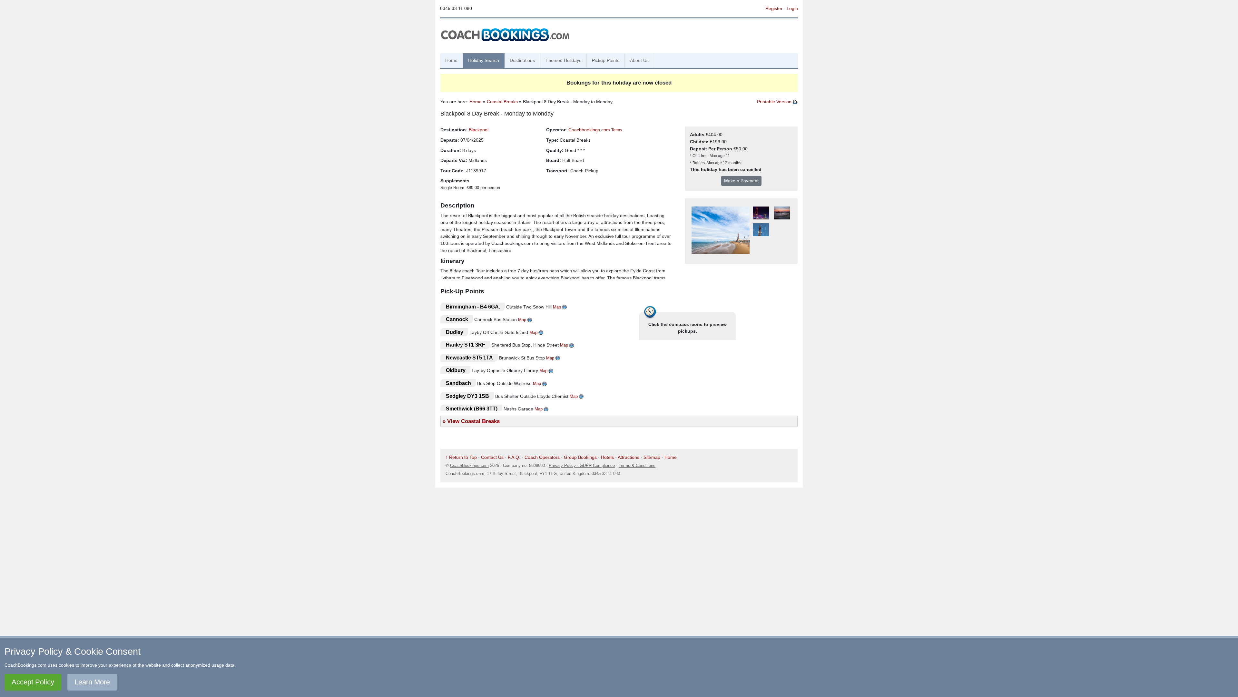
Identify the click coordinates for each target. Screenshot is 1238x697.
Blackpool (478, 129)
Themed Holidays (563, 60)
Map (557, 307)
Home (451, 60)
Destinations (522, 60)
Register (773, 8)
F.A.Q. (514, 457)
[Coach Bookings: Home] (505, 33)
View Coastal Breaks (473, 421)
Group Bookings (580, 457)
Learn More (92, 682)
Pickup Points (605, 60)
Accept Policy (33, 682)
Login (792, 8)
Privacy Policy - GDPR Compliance (582, 465)
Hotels (607, 457)
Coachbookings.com (589, 129)
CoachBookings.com (469, 465)
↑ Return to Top (461, 457)
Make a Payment (741, 180)
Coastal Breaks (502, 101)
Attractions (628, 457)
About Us (639, 60)
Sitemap (652, 457)
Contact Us (492, 457)
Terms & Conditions (637, 465)
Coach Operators (542, 457)
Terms (616, 130)
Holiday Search (483, 60)
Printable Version (775, 101)
